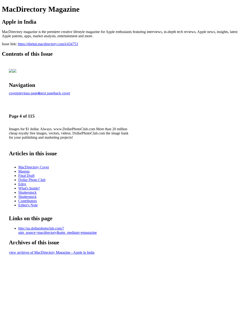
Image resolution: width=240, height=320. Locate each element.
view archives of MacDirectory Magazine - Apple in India (51, 252)
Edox (22, 184)
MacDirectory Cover (33, 167)
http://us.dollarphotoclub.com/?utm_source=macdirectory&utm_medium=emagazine (57, 230)
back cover (62, 93)
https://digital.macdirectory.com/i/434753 (48, 44)
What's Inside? (29, 188)
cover (13, 93)
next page (47, 93)
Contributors (27, 201)
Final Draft (26, 176)
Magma (24, 171)
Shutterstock (27, 192)
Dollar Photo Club (31, 180)
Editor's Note (28, 205)
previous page (27, 93)
